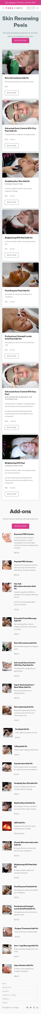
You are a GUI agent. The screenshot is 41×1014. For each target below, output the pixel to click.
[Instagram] (34, 1007)
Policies (4, 1003)
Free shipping (10, 2)
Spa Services (6, 987)
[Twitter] (30, 1007)
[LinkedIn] (37, 1007)
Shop (4, 984)
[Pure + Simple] (14, 8)
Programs (5, 999)
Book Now (31, 8)
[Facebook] (27, 1007)
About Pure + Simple (9, 995)
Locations (5, 991)
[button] (3, 8)
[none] (20, 74)
